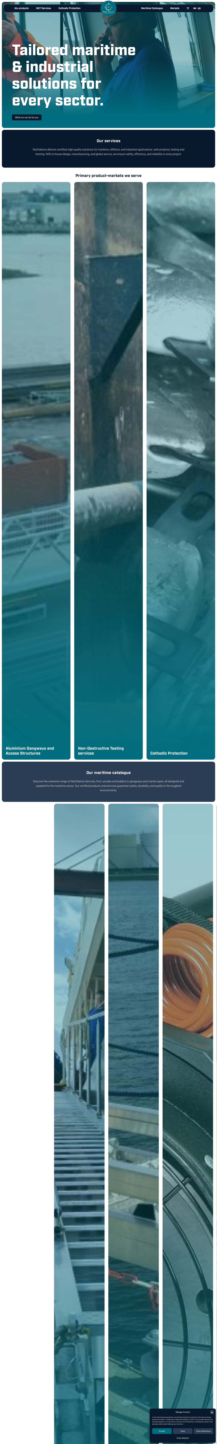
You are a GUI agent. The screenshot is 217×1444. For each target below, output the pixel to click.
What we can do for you (26, 117)
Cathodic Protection (69, 8)
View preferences (203, 1431)
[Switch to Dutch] (195, 8)
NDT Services (43, 8)
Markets (174, 8)
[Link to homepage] (108, 10)
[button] (212, 1412)
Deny (183, 1431)
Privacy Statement (183, 1438)
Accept (162, 1431)
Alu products (21, 8)
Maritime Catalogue (152, 8)
